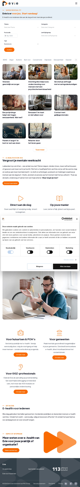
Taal (5, 41)
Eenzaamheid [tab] (58, 60)
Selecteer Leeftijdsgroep (49, 35)
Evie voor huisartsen (9, 473)
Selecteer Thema (9, 27)
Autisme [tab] (19, 60)
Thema (6, 24)
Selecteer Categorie (47, 27)
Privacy (61, 483)
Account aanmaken (10, 183)
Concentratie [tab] (37, 60)
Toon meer (40, 150)
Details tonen (69, 260)
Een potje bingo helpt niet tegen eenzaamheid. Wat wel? (12, 115)
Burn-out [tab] (27, 60)
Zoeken (9, 50)
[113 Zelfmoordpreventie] (65, 469)
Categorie (44, 24)
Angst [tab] (11, 60)
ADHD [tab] (5, 60)
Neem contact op (11, 450)
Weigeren (39, 266)
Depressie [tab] (48, 60)
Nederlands (8, 44)
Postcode (7, 32)
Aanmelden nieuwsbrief (36, 469)
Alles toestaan (65, 266)
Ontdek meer (20, 355)
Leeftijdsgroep (46, 32)
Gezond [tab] (68, 60)
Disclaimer (52, 483)
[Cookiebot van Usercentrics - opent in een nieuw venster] (63, 219)
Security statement (39, 483)
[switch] (30, 252)
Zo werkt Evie (7, 469)
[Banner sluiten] (77, 219)
